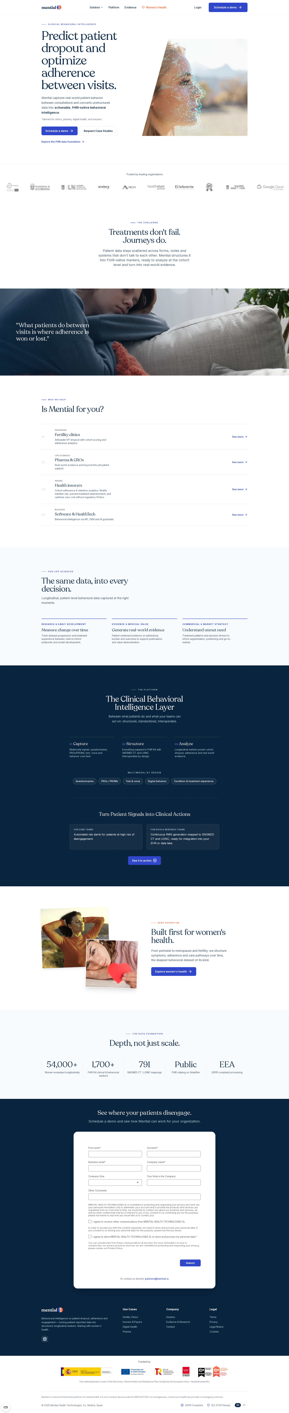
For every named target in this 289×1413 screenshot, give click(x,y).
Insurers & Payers (132, 1321)
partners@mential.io (157, 1278)
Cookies (214, 1331)
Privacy (214, 1321)
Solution (96, 7)
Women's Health (154, 7)
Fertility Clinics (130, 1317)
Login (199, 7)
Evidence (130, 7)
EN (237, 1405)
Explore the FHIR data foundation (62, 142)
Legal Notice (216, 1326)
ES (244, 1405)
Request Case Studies (98, 131)
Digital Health (130, 1326)
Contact (170, 1326)
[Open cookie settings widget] (6, 1407)
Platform (114, 7)
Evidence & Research (178, 1321)
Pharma (127, 1331)
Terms (213, 1317)
